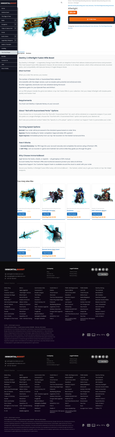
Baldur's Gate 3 (100, 311)
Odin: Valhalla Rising (25, 318)
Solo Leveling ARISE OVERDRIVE (70, 319)
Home (3, 8)
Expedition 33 (23, 316)
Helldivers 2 (99, 406)
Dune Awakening (70, 408)
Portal (3, 32)
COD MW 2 (22, 408)
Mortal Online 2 (39, 314)
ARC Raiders (99, 295)
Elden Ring (7, 288)
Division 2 (37, 300)
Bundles (4, 56)
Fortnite (37, 297)
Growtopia (22, 314)
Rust (81, 406)
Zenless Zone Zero (55, 309)
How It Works (5, 68)
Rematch (37, 411)
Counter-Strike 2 (9, 292)
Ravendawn (84, 314)
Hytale (6, 311)
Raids (3, 20)
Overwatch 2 (38, 290)
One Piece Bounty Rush (72, 314)
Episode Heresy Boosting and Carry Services (81, 5)
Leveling (4, 48)
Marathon (22, 311)
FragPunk (37, 311)
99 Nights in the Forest (11, 318)
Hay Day (82, 316)
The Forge (38, 309)
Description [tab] (21, 53)
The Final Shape (6, 52)
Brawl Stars (7, 408)
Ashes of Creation (24, 304)
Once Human (54, 292)
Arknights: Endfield (40, 316)
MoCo (21, 288)
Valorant (67, 406)
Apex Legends (23, 290)
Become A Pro (51, 275)
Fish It (52, 318)
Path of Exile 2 (100, 316)
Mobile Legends (24, 411)
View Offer (22, 214)
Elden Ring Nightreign (56, 300)
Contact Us (5, 60)
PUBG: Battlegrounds (71, 288)
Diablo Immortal (24, 300)
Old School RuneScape (11, 302)
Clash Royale (84, 292)
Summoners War (40, 288)
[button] (61, 2)
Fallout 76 (99, 408)
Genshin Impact (70, 297)
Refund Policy (73, 275)
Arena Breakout (85, 297)
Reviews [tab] (28, 53)
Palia (51, 314)
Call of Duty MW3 (70, 292)
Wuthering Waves (55, 304)
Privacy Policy (73, 273)
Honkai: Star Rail (85, 302)
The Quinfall (99, 290)
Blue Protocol (69, 304)
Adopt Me (83, 311)
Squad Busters (100, 314)
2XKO (36, 304)
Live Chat (103, 274)
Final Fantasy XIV (40, 302)
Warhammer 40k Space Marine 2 (87, 319)
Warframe (22, 307)
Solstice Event (5, 12)
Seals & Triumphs (6, 44)
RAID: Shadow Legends (41, 307)
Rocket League (39, 292)
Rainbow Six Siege (9, 295)
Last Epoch (68, 302)
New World (83, 307)
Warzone (52, 295)
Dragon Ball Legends (56, 311)
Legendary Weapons (7, 40)
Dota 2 (6, 290)
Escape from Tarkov (86, 408)
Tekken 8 (67, 300)
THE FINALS (38, 295)
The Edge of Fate (6, 16)
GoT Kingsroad (84, 304)
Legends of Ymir (55, 307)
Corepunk (7, 307)
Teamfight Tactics (25, 292)
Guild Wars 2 (54, 288)
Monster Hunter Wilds (102, 300)
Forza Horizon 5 (24, 309)
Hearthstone (84, 309)
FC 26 (36, 391)
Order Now (92, 19)
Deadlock (68, 295)
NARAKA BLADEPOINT (71, 309)
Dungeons (4, 24)
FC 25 (6, 411)
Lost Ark (82, 290)
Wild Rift (98, 309)
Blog (48, 271)
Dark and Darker (9, 314)
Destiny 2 (37, 408)
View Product (72, 214)
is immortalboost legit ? (53, 277)
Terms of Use (73, 271)
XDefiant (7, 297)
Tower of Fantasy (9, 309)
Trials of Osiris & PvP (7, 28)
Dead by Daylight (101, 297)
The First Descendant (56, 297)
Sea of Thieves (8, 304)
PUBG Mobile (84, 288)
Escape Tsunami (40, 318)
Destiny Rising (100, 288)
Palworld (52, 302)
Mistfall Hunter (100, 307)
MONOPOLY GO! (54, 316)
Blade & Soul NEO (101, 302)
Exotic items (5, 36)
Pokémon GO (69, 311)
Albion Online (23, 302)
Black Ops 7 (7, 300)
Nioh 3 (67, 316)
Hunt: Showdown (101, 304)
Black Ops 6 (23, 295)
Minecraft (83, 300)
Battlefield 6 (99, 292)
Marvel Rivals (23, 297)
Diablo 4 (52, 408)
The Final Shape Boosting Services (81, 1)
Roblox (52, 290)
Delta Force (83, 295)
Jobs (3, 64)
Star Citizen (7, 316)
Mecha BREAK (69, 290)
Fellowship (68, 307)
